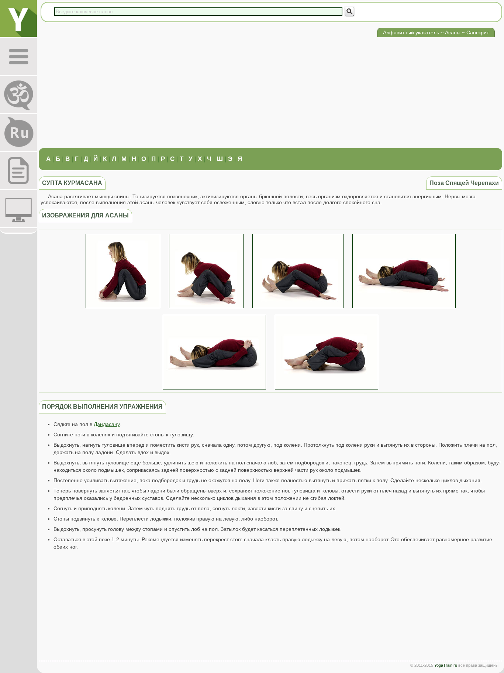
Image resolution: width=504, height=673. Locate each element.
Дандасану (107, 424)
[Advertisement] (270, 92)
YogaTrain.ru (445, 665)
